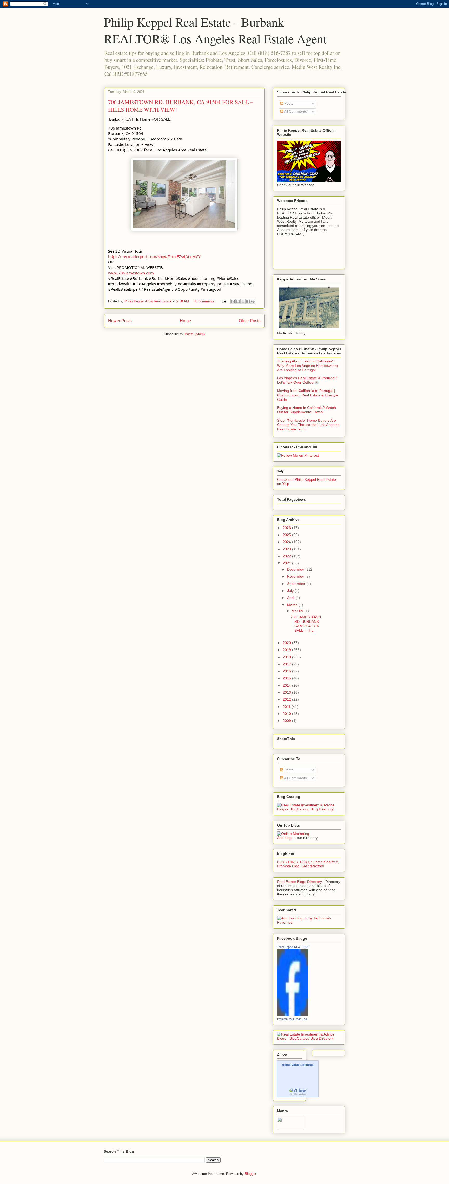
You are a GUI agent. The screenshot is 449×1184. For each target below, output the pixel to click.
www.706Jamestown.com (131, 272)
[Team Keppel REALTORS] (292, 1014)
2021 (287, 563)
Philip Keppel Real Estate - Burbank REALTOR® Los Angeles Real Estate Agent (215, 30)
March (293, 605)
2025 (287, 535)
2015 (287, 678)
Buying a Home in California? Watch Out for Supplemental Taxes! (306, 409)
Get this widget (298, 1094)
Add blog (284, 838)
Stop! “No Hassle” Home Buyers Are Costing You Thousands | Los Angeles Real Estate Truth (308, 424)
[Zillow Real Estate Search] (298, 1091)
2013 (287, 692)
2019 (287, 650)
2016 (287, 671)
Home (185, 321)
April (291, 598)
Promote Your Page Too (292, 1018)
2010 (287, 714)
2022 (287, 556)
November (296, 576)
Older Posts (249, 321)
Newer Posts (120, 321)
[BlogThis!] (238, 301)
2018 (287, 657)
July (291, 590)
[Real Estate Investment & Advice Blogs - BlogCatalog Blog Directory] (309, 809)
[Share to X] (243, 301)
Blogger (250, 1174)
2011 (287, 707)
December (296, 569)
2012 (287, 699)
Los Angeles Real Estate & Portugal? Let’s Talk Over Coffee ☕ (307, 380)
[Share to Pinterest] (252, 301)
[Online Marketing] (293, 833)
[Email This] (233, 301)
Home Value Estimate (298, 1065)
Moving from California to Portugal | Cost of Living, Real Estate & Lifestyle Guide (307, 395)
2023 (287, 549)
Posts (288, 103)
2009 (287, 721)
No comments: (204, 301)
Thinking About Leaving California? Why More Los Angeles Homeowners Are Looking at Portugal (307, 365)
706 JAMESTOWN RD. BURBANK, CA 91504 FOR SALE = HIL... (305, 623)
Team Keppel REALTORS (293, 947)
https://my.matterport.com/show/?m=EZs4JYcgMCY (154, 256)
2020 (287, 643)
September (296, 583)
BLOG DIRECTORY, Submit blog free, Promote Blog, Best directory (308, 864)
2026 (287, 528)
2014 (287, 685)
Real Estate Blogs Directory (299, 881)
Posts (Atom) (195, 334)
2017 (287, 664)
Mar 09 (298, 611)
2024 (287, 542)
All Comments (295, 111)
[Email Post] (223, 301)
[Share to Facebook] (247, 301)
